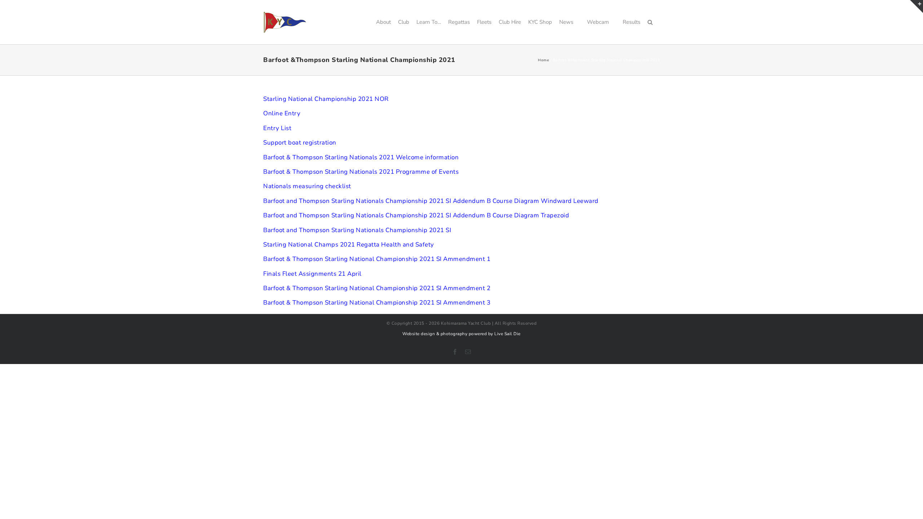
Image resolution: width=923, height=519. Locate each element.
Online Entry (281, 113)
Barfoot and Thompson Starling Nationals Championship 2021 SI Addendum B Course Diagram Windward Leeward (431, 201)
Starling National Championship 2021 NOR (326, 99)
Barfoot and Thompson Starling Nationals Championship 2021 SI (357, 230)
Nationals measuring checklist (307, 186)
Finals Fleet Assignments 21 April (312, 274)
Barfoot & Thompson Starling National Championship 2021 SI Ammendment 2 (376, 288)
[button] (650, 22)
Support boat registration (299, 142)
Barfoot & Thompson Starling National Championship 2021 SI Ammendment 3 (376, 302)
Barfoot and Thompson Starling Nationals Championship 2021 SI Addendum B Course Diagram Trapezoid (416, 215)
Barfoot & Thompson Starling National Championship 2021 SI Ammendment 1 (376, 259)
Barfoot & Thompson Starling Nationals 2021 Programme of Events (361, 172)
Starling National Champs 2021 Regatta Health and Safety (348, 244)
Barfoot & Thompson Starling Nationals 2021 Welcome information (361, 157)
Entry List (277, 128)
